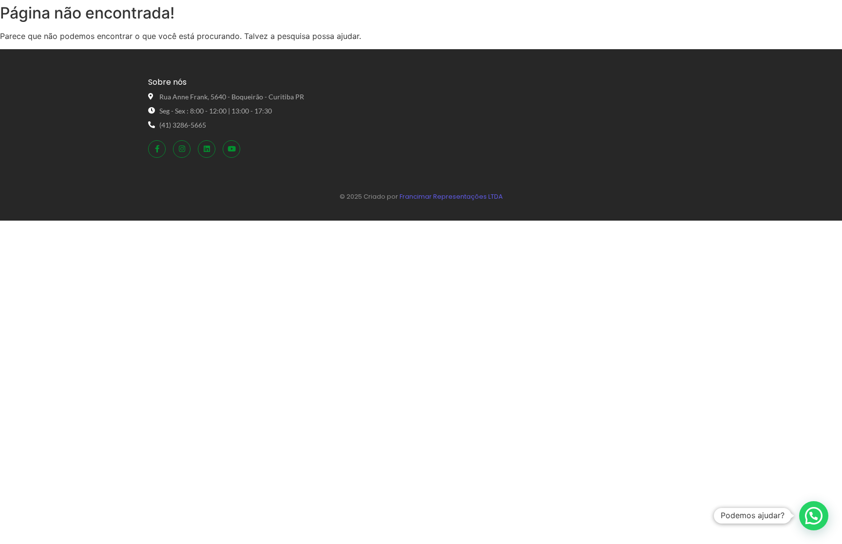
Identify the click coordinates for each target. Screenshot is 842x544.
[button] (813, 515)
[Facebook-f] (157, 149)
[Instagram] (182, 149)
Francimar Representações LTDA (451, 196)
